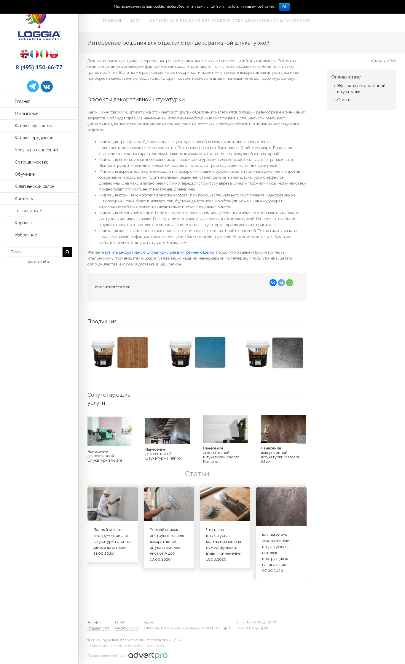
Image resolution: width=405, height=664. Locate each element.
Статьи (343, 99)
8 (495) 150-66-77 (39, 67)
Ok (284, 7)
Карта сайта (39, 262)
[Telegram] (281, 282)
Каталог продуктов (34, 137)
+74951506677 (98, 628)
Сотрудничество (32, 162)
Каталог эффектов (33, 125)
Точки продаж (29, 210)
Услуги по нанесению (36, 150)
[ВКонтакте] (273, 282)
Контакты (24, 198)
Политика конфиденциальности (137, 646)
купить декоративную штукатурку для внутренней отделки (160, 252)
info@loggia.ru (126, 628)
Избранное (26, 235)
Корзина (23, 222)
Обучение (25, 174)
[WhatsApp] (289, 282)
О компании (27, 113)
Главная (22, 101)
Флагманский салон (35, 186)
